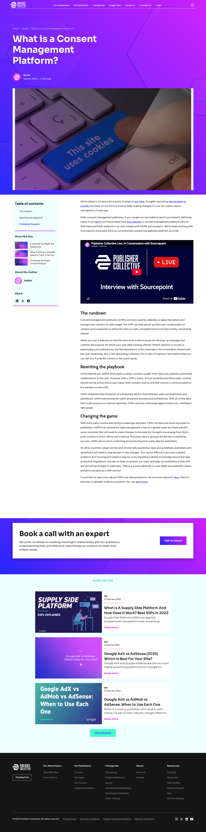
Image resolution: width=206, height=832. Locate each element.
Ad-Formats (80, 783)
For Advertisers (61, 5)
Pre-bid (78, 772)
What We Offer (50, 772)
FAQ (169, 793)
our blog (139, 201)
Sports (108, 783)
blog (176, 477)
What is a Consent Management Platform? (52, 28)
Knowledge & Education (117, 793)
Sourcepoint (134, 221)
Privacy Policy (70, 819)
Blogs (25, 28)
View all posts (103, 732)
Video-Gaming (112, 798)
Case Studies (173, 783)
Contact (140, 777)
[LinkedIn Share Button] (17, 301)
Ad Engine (79, 777)
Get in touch (173, 540)
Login (158, 5)
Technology (111, 772)
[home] (18, 5)
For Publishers (81, 5)
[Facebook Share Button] (28, 301)
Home (16, 28)
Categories (99, 5)
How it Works (50, 777)
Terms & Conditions (90, 819)
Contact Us (145, 5)
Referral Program (175, 788)
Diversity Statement (144, 819)
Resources (172, 777)
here (97, 221)
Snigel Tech (115, 5)
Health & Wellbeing (114, 777)
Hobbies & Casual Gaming (118, 788)
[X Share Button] (22, 301)
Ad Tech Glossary (175, 798)
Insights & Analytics (84, 788)
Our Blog (171, 772)
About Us (130, 5)
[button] (192, 5)
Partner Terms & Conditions (117, 819)
